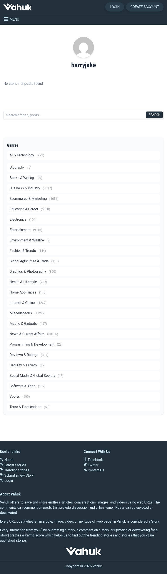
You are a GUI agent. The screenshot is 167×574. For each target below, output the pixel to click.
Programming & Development (36, 344)
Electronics (23, 219)
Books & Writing (26, 178)
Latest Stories (15, 465)
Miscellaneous (27, 313)
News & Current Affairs (34, 334)
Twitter (93, 465)
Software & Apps (27, 386)
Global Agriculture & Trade (34, 261)
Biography (20, 167)
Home (8, 460)
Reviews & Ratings (29, 355)
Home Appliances (28, 292)
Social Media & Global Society (36, 376)
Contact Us (96, 470)
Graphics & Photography (33, 271)
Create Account (144, 7)
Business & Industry (31, 188)
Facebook (95, 460)
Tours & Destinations (30, 407)
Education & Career (30, 209)
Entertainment (26, 230)
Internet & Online (28, 303)
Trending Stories (16, 470)
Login (115, 7)
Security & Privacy (27, 365)
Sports (20, 396)
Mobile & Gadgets (28, 323)
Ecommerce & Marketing (34, 199)
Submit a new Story (19, 475)
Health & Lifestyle (28, 282)
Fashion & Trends (28, 251)
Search (154, 114)
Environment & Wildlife (30, 240)
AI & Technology (27, 155)
